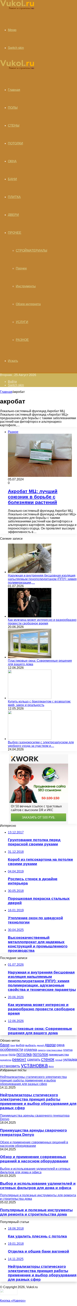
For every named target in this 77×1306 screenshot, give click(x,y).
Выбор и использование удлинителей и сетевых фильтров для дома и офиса (38, 1185)
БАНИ (12, 179)
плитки (4, 1054)
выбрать (30, 1045)
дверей (40, 1045)
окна (60, 1045)
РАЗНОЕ (22, 339)
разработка (5, 1060)
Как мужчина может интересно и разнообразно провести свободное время (42, 621)
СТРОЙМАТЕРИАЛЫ (31, 250)
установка (34, 1065)
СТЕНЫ (13, 125)
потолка (24, 1054)
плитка (67, 1049)
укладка (70, 1059)
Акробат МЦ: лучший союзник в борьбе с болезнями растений (32, 497)
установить (10, 1066)
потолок (40, 1054)
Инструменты (26, 286)
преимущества (59, 1054)
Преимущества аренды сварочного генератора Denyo (33, 1132)
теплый (58, 1060)
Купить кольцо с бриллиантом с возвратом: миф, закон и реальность (39, 703)
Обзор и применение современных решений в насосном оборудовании (34, 1159)
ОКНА (12, 161)
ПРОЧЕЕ (14, 232)
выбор (20, 1045)
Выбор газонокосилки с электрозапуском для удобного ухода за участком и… (41, 744)
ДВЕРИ (13, 214)
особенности (11, 1049)
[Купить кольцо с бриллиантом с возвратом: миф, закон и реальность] (29, 698)
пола (12, 1054)
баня (12, 1045)
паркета (42, 1050)
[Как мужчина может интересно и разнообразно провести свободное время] (29, 616)
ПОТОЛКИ (15, 143)
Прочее (21, 268)
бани (4, 1044)
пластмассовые (54, 1050)
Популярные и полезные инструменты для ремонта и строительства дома (36, 1212)
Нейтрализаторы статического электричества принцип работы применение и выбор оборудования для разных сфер (38, 1101)
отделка (30, 1050)
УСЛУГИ (22, 322)
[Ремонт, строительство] (17, 9)
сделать (33, 1059)
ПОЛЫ (13, 107)
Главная (6, 391)
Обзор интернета (28, 304)
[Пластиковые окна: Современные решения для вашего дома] (29, 657)
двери (50, 1045)
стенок (47, 1059)
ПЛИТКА (14, 197)
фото (51, 1066)
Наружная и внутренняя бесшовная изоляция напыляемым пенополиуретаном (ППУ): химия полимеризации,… (42, 579)
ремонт (19, 1059)
